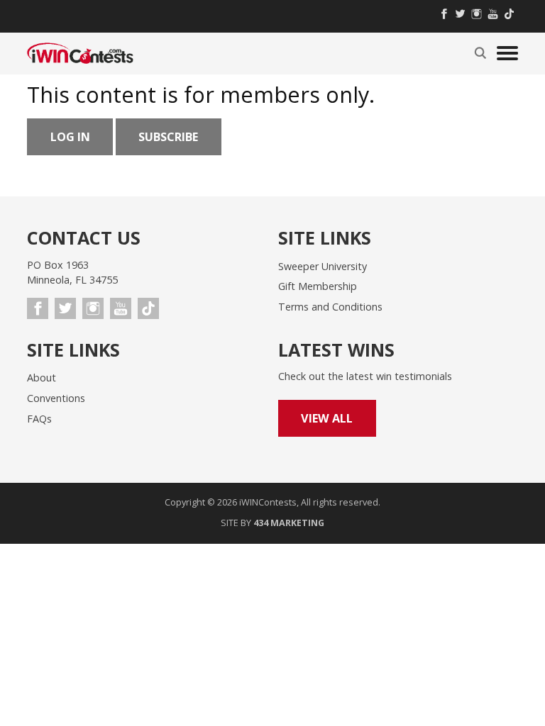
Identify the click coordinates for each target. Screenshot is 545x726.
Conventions (56, 398)
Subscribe (168, 137)
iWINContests (80, 53)
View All (327, 418)
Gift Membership (317, 286)
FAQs (39, 418)
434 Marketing (288, 523)
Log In (70, 137)
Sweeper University (322, 266)
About (41, 377)
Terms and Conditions (330, 306)
